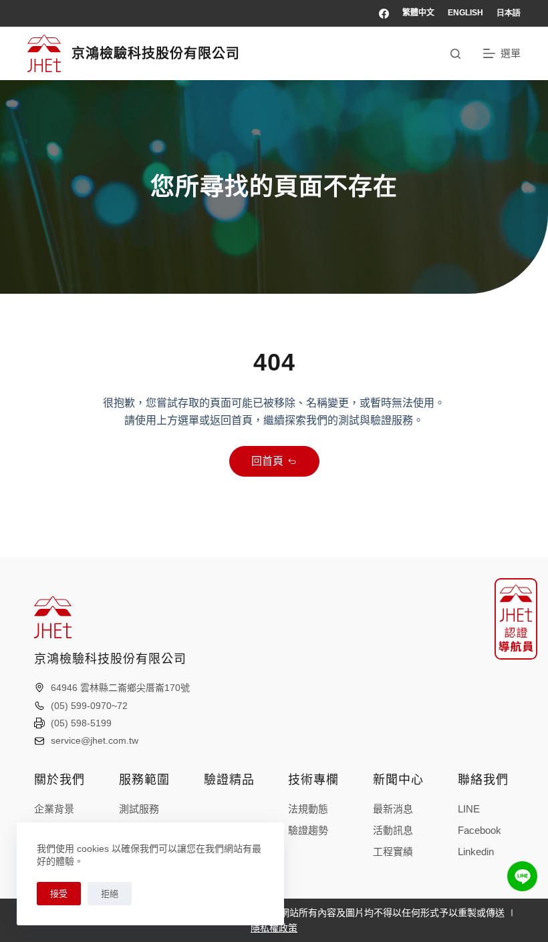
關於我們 (59, 779)
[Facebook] (384, 14)
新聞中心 (398, 779)
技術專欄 (313, 779)
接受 (58, 894)
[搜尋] (455, 54)
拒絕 (109, 894)
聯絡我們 (483, 779)
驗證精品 (229, 779)
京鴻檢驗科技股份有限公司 (156, 53)
